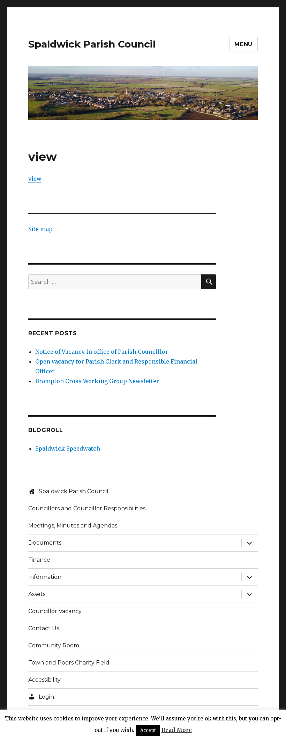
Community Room (53, 645)
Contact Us (43, 628)
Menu (243, 44)
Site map (40, 228)
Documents (44, 542)
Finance (39, 559)
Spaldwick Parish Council (92, 44)
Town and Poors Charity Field (69, 662)
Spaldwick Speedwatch (67, 448)
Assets (36, 594)
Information (44, 577)
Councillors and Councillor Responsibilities (86, 508)
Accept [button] (148, 730)
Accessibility (44, 679)
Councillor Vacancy (55, 611)
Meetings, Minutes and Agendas (72, 525)
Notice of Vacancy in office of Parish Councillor (101, 351)
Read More (176, 730)
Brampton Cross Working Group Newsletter (97, 381)
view (35, 178)
